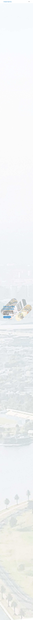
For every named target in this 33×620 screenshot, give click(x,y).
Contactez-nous (7, 317)
